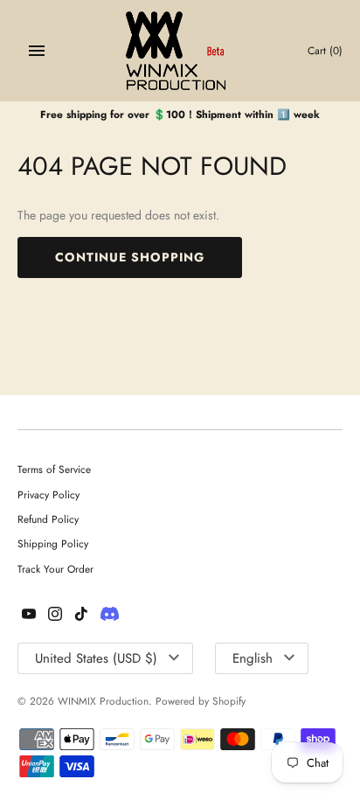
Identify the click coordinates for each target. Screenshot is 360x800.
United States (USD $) (96, 658)
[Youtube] (29, 615)
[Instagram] (55, 615)
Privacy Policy (48, 494)
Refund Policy (48, 518)
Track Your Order (55, 568)
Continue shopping (129, 257)
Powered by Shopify (201, 700)
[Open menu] (36, 50)
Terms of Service (54, 469)
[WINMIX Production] (180, 50)
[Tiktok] (81, 615)
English (252, 658)
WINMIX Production (103, 700)
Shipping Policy (52, 543)
